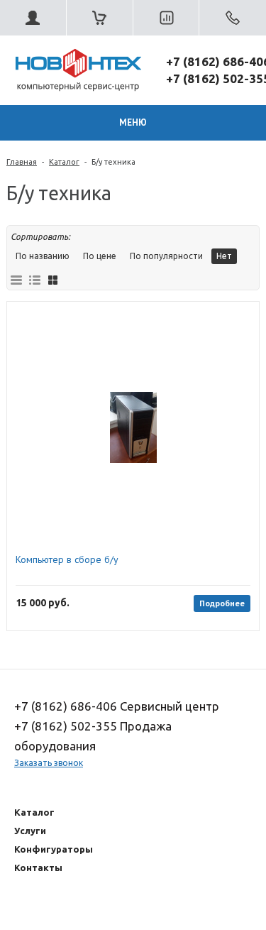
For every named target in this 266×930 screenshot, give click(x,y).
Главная (21, 162)
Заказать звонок (48, 762)
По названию (43, 256)
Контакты (38, 867)
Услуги (30, 831)
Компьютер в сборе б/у (67, 560)
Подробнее (222, 603)
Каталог (64, 162)
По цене (99, 256)
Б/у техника (113, 162)
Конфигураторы (53, 849)
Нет (224, 256)
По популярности (166, 256)
